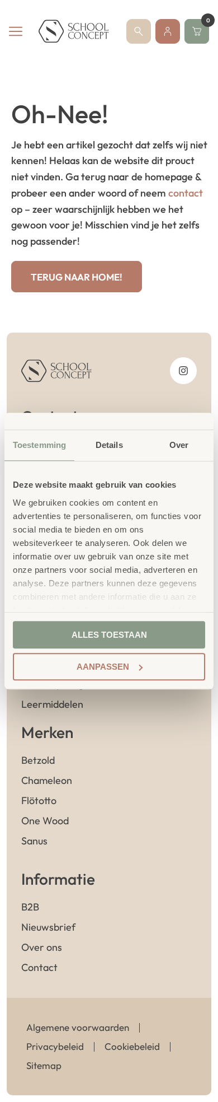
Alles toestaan (109, 634)
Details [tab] (109, 445)
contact (185, 192)
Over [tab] (178, 445)
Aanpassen (103, 666)
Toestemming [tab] (39, 445)
